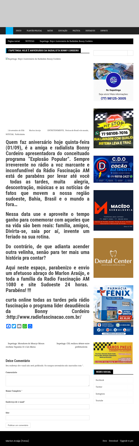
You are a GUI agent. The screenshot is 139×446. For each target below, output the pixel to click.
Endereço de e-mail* (15, 402)
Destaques (90, 31)
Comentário (11, 372)
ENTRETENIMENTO (56, 130)
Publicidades (20, 134)
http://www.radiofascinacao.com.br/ (44, 317)
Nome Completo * (14, 391)
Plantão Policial (34, 31)
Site (7, 413)
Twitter (99, 387)
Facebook (100, 380)
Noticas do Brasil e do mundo (76, 130)
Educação (62, 31)
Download (113, 441)
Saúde (50, 31)
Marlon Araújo (35, 130)
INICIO (18, 31)
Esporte (104, 31)
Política (76, 31)
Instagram (100, 394)
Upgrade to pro (126, 441)
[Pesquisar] (130, 53)
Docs (105, 441)
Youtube (99, 400)
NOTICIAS (9, 134)
